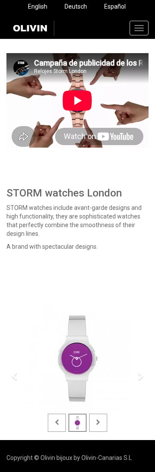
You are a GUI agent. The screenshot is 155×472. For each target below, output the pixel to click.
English (37, 6)
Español (115, 6)
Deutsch (76, 6)
